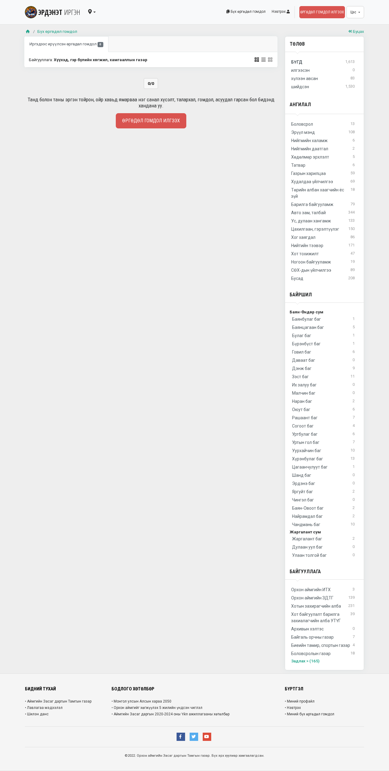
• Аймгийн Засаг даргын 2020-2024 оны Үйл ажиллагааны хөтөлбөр (170, 714)
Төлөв (297, 44)
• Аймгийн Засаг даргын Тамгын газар (58, 701)
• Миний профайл (300, 701)
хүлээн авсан (323, 78)
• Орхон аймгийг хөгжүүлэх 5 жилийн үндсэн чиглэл (157, 708)
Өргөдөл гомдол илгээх (322, 12)
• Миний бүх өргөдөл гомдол (309, 714)
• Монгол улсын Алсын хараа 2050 (141, 701)
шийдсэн (323, 86)
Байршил (301, 295)
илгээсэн (323, 70)
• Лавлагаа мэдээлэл (44, 708)
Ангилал (300, 104)
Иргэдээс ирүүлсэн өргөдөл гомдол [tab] (65, 44)
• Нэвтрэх (293, 708)
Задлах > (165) (305, 660)
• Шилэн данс (37, 714)
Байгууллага (305, 571)
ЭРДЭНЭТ (59, 12)
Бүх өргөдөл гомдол (248, 11)
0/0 (151, 83)
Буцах (358, 31)
